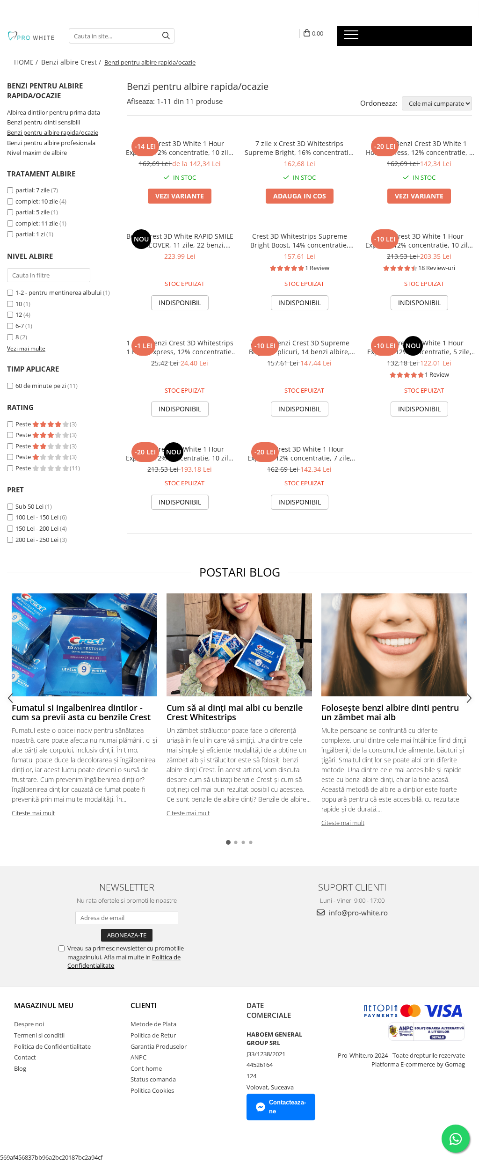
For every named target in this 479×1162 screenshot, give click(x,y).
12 (18, 314)
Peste (23, 424)
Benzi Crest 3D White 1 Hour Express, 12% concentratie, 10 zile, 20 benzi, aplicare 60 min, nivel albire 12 (180, 453)
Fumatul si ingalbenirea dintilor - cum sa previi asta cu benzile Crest (81, 712)
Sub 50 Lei (29, 506)
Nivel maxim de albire (37, 152)
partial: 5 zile (32, 212)
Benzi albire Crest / (72, 62)
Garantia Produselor (159, 1046)
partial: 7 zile (32, 190)
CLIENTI (144, 1005)
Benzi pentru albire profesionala (51, 143)
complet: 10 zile (36, 201)
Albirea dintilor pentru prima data (53, 112)
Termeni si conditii (39, 1035)
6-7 (19, 326)
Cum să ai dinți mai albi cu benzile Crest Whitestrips (235, 712)
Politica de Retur (153, 1035)
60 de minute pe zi (40, 385)
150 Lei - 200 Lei (36, 528)
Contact (25, 1057)
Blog (20, 1068)
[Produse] (352, 37)
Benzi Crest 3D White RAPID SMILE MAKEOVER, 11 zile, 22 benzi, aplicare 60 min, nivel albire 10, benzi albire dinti (179, 240)
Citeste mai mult (33, 813)
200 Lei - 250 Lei (36, 539)
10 (18, 304)
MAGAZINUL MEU (43, 1005)
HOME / (27, 62)
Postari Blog (239, 572)
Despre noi (29, 1024)
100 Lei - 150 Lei (36, 517)
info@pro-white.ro (357, 912)
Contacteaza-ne (287, 1107)
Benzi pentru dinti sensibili (43, 122)
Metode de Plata (153, 1024)
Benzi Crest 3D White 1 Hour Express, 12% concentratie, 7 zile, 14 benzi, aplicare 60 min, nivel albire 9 (299, 453)
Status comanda (153, 1079)
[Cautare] (166, 36)
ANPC (138, 1057)
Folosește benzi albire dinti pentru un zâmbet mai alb (390, 712)
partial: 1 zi (30, 234)
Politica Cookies (152, 1090)
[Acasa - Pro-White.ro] (31, 36)
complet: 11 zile (36, 223)
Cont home (146, 1068)
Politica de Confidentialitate (52, 1046)
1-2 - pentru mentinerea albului (58, 292)
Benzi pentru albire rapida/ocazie (52, 132)
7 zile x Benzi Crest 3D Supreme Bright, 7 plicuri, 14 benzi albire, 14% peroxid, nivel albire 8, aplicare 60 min (299, 347)
